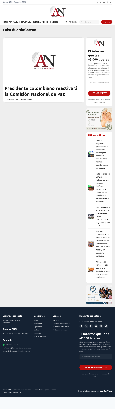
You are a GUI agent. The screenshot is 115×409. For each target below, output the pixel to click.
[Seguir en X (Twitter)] (97, 2)
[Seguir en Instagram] (107, 2)
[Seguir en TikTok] (111, 2)
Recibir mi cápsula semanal (99, 93)
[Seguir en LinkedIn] (100, 2)
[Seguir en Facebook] (94, 2)
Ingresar (107, 22)
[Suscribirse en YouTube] (104, 2)
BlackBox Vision (106, 391)
